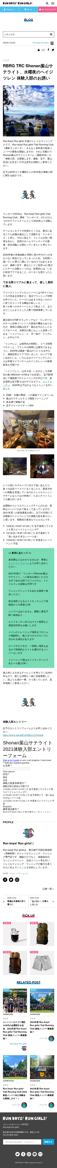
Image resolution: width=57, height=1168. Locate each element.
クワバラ (43, 1038)
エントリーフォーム (19, 563)
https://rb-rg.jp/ (19, 873)
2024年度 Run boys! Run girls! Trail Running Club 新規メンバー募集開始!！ (42, 1027)
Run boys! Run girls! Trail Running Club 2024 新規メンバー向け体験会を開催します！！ (15, 1093)
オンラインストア (49, 9)
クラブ (6, 60)
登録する (48, 1142)
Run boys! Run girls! (18, 1043)
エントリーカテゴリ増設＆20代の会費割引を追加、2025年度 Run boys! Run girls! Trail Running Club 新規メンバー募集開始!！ (15, 1030)
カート (29, 9)
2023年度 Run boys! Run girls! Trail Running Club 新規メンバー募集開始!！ (42, 1093)
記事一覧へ (48, 888)
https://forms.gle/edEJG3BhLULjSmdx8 (23, 735)
